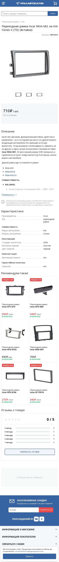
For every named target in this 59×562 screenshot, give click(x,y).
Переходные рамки (10, 21)
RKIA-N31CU (10, 175)
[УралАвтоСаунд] (29, 3)
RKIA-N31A (10, 171)
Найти (52, 13)
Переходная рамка (10, 305)
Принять (29, 556)
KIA (23, 21)
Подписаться (46, 510)
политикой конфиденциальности (29, 551)
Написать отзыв (29, 451)
